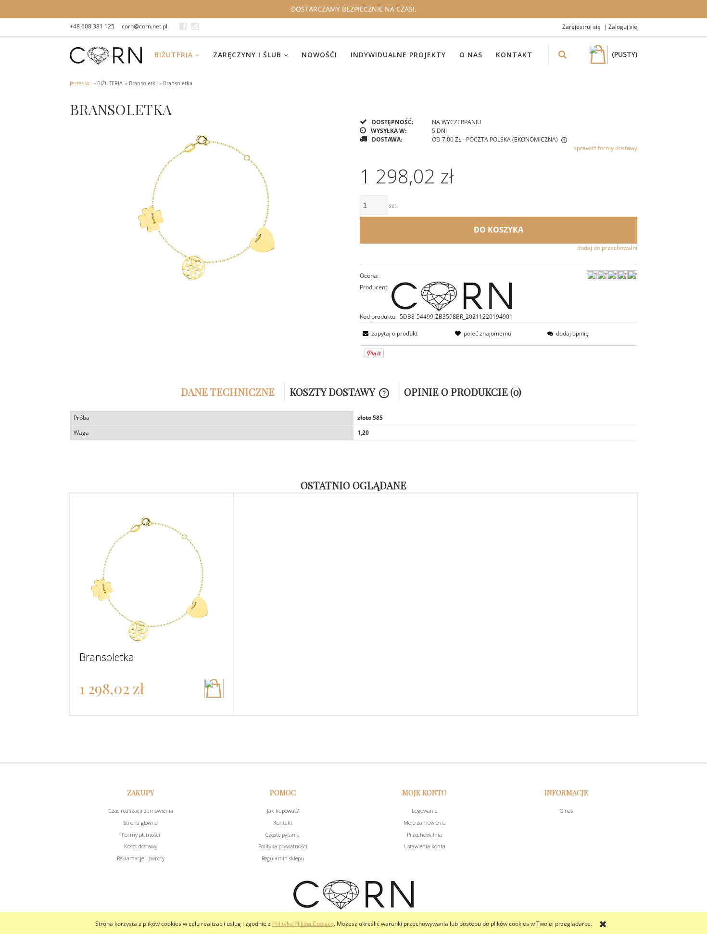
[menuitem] (183, 54)
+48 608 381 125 (92, 26)
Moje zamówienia (425, 822)
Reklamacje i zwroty (140, 858)
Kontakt (282, 822)
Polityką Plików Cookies (303, 924)
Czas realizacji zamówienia (141, 810)
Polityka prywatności (282, 846)
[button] (388, 333)
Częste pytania (282, 834)
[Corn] (451, 295)
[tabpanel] (353, 426)
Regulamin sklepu (283, 858)
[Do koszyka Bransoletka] (214, 688)
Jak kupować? (283, 810)
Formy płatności (141, 834)
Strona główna (141, 822)
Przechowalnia (424, 834)
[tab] (230, 391)
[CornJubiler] (183, 26)
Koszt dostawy (140, 846)
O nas (566, 810)
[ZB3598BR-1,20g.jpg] (209, 202)
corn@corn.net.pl (144, 26)
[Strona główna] (106, 54)
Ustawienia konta (424, 846)
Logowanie (424, 810)
